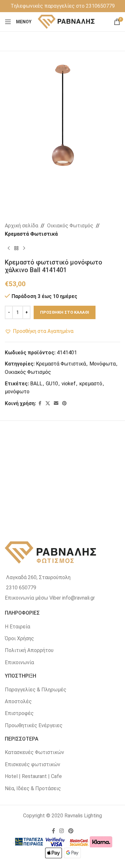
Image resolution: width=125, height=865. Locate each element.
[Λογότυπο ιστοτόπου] (66, 21)
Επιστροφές (19, 713)
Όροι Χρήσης (19, 638)
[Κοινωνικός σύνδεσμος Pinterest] (64, 403)
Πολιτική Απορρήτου (29, 650)
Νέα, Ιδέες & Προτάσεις (33, 788)
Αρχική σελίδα (21, 226)
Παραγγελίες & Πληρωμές (35, 690)
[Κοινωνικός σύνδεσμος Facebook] (40, 403)
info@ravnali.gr (78, 598)
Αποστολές (18, 701)
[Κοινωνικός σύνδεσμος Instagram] (61, 831)
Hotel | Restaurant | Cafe (33, 776)
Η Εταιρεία (17, 627)
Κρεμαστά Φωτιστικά (31, 234)
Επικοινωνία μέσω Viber (33, 598)
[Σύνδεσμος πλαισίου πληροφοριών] (63, 6)
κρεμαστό (90, 384)
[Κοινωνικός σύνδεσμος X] (48, 403)
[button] (39, 331)
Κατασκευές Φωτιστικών (34, 752)
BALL (36, 384)
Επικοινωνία (19, 662)
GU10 (52, 384)
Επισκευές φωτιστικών (32, 764)
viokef (69, 384)
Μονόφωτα (102, 364)
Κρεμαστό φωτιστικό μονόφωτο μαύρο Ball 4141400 (34, 510)
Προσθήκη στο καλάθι (64, 312)
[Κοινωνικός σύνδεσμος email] (56, 403)
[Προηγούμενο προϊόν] (9, 248)
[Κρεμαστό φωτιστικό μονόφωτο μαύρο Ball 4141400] (34, 473)
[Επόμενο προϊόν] (24, 248)
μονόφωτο (17, 392)
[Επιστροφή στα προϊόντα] (16, 248)
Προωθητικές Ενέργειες (34, 725)
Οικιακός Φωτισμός (70, 226)
